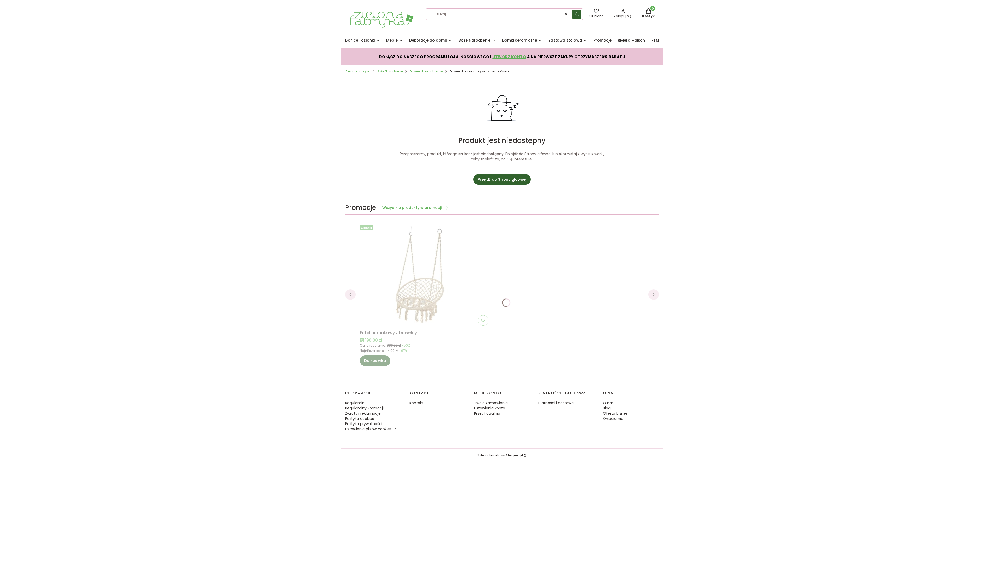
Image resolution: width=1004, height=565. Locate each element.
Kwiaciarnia (613, 418)
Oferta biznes (615, 413)
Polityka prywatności (363, 423)
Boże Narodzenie (390, 71)
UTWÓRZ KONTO (509, 56)
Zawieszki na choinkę (426, 71)
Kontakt (416, 402)
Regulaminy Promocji (364, 408)
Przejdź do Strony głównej (502, 179)
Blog (607, 408)
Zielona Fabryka (357, 71)
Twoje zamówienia (491, 402)
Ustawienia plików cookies (369, 429)
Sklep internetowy (500, 455)
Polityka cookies (359, 418)
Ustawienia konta (489, 408)
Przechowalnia (487, 413)
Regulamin (354, 402)
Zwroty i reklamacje (363, 413)
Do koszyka (375, 360)
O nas (608, 402)
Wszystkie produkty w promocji (412, 207)
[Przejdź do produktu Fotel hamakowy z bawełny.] (425, 275)
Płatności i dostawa (556, 402)
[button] (576, 14)
